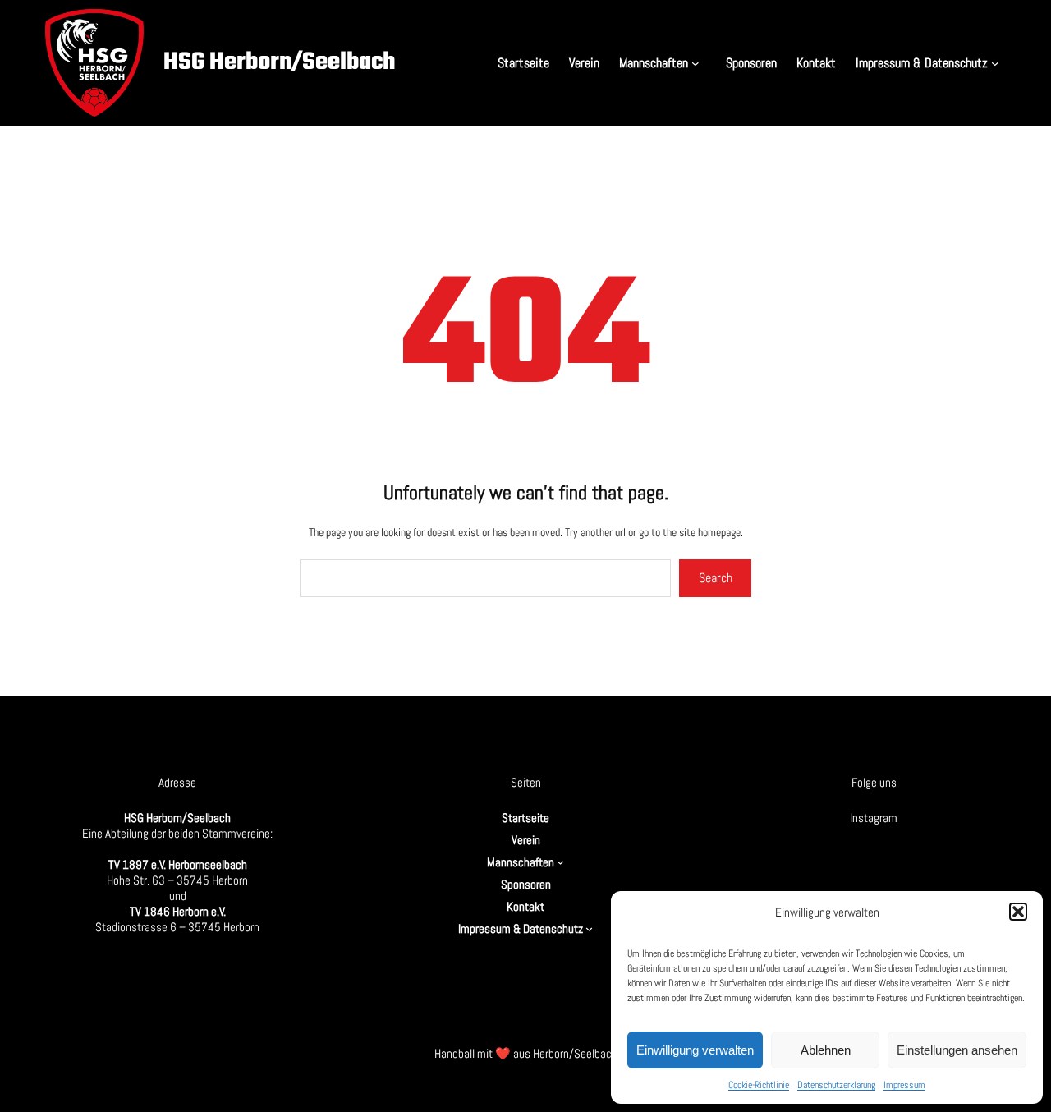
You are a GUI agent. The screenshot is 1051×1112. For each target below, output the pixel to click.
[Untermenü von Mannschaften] (698, 62)
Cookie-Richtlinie (758, 1084)
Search (715, 577)
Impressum (904, 1084)
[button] (1018, 911)
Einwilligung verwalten (695, 1050)
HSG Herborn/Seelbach (279, 62)
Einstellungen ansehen (957, 1050)
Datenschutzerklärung (836, 1084)
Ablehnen (826, 1050)
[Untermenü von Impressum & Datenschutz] (998, 62)
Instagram (873, 817)
